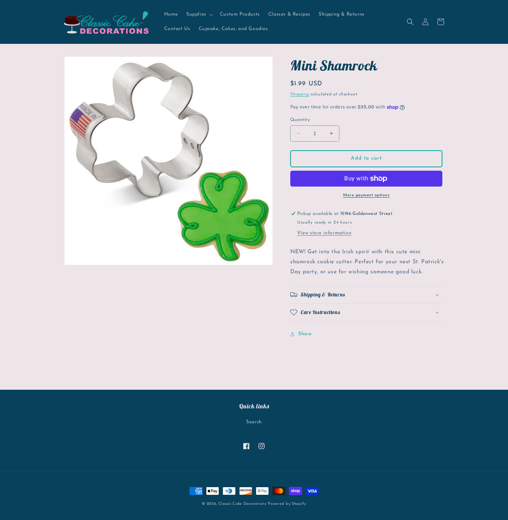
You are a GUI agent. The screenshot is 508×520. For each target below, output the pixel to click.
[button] (199, 14)
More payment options (366, 195)
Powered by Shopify (287, 504)
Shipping (299, 94)
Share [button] (305, 334)
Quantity (300, 119)
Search (254, 422)
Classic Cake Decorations (242, 504)
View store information (324, 233)
